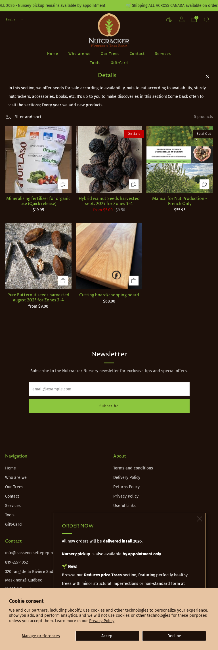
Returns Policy (126, 487)
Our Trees (110, 53)
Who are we (79, 53)
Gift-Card (119, 63)
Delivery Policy (126, 477)
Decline (174, 636)
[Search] (206, 19)
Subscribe (109, 406)
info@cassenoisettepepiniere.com (37, 552)
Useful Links (124, 505)
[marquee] (109, 5)
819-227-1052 (16, 562)
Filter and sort (27, 116)
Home (52, 53)
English (12, 19)
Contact (137, 53)
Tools (95, 63)
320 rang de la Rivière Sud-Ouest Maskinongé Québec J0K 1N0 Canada (35, 580)
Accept (107, 636)
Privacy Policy (101, 620)
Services (163, 53)
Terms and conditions (133, 468)
